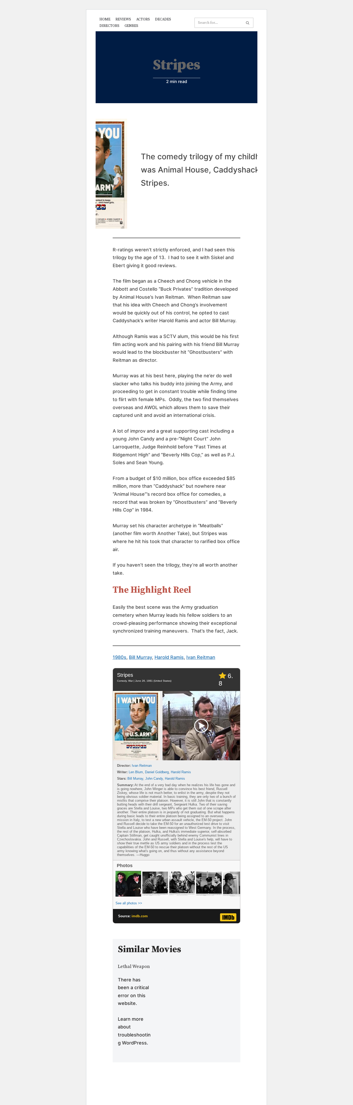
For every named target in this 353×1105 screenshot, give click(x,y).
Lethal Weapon (134, 966)
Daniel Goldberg (157, 772)
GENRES (131, 26)
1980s (119, 657)
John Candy (154, 778)
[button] (247, 23)
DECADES (163, 19)
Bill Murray (140, 657)
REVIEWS (123, 19)
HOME (104, 19)
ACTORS (143, 19)
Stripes (125, 675)
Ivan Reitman (200, 657)
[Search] (248, 23)
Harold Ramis (169, 657)
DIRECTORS (109, 26)
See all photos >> (129, 903)
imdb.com (140, 916)
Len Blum (136, 772)
